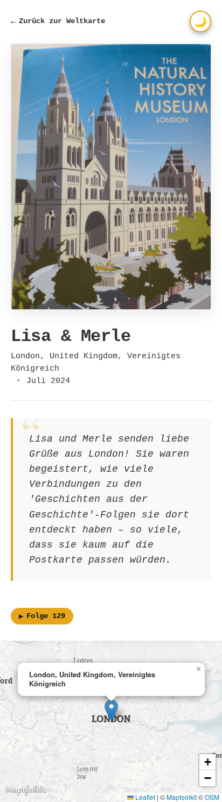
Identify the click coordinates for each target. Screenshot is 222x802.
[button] (111, 710)
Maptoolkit (181, 796)
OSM (212, 796)
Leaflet (144, 796)
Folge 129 (42, 616)
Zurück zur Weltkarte (58, 21)
